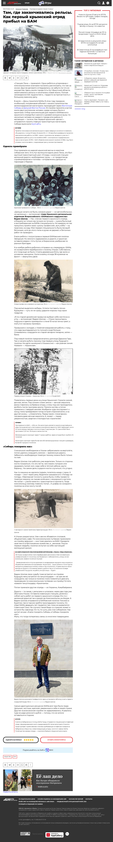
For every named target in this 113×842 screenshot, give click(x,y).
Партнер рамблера (37, 834)
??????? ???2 (80, 109)
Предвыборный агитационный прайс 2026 (71, 801)
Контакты (89, 799)
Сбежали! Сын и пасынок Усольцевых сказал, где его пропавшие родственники (97, 94)
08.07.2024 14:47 (8, 9)
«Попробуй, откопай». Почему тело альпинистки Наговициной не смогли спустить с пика (96, 72)
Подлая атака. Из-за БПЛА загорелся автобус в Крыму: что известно (92, 25)
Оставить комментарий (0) (56, 740)
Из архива (48, 396)
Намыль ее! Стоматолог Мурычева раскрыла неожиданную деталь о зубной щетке (96, 87)
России (42, 108)
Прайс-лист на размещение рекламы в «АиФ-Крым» (36, 801)
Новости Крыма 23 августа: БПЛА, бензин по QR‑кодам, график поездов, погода (92, 16)
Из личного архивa (65, 73)
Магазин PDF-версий (76, 799)
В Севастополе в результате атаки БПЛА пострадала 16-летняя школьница (92, 43)
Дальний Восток (30, 108)
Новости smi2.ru (10, 792)
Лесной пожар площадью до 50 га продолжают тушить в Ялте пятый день (92, 34)
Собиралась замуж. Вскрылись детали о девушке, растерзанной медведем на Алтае (95, 80)
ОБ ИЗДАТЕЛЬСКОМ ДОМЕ (27, 799)
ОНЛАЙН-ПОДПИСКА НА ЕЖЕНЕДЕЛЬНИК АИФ (52, 799)
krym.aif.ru (36, 124)
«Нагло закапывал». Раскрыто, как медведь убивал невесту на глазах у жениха (96, 101)
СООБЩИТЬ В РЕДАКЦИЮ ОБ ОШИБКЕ (31, 804)
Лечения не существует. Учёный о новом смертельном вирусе (95, 64)
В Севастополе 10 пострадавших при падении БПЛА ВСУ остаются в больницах (92, 51)
